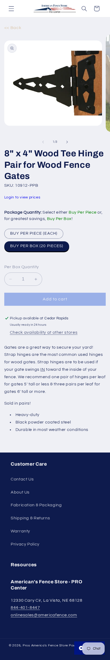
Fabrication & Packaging (36, 505)
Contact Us (22, 479)
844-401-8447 (25, 607)
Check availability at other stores (43, 332)
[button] (11, 8)
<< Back (12, 28)
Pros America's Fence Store (45, 645)
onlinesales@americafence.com (44, 615)
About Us (20, 492)
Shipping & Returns (30, 518)
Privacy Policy (25, 544)
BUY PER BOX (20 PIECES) (36, 246)
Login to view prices (22, 197)
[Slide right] (67, 142)
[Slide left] (43, 142)
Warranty (20, 531)
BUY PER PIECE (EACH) (33, 233)
